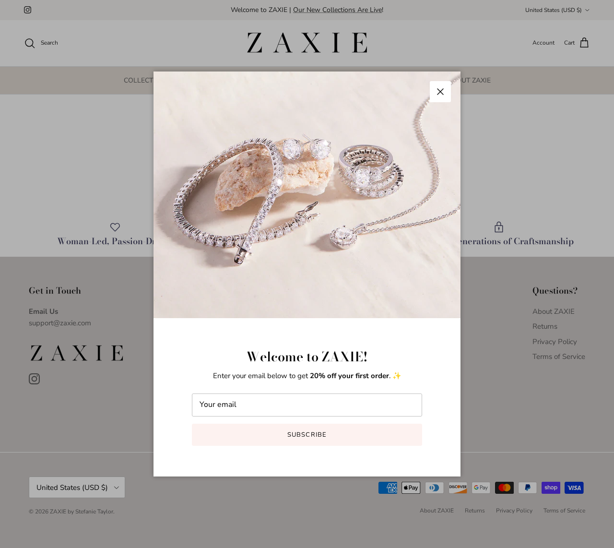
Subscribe (306, 434)
